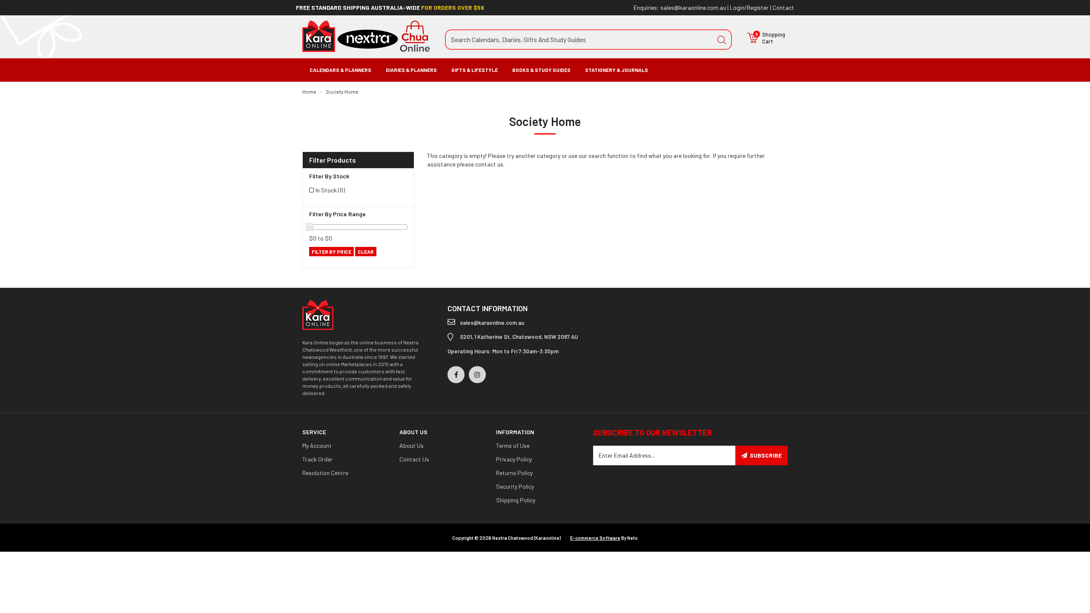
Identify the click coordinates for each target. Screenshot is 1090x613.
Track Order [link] (317, 459)
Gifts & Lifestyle (474, 70)
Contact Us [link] (414, 459)
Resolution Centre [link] (325, 472)
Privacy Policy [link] (514, 459)
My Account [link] (317, 445)
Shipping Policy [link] (515, 500)
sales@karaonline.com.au (693, 7)
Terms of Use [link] (513, 445)
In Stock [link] (330, 190)
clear (366, 252)
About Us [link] (411, 445)
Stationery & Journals (616, 70)
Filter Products (332, 160)
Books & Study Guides (541, 70)
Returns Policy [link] (514, 472)
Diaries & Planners (411, 70)
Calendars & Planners (340, 70)
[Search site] (721, 39)
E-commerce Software (595, 538)
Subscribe (766, 455)
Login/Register (749, 7)
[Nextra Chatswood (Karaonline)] (366, 35)
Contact (783, 7)
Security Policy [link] (515, 486)
